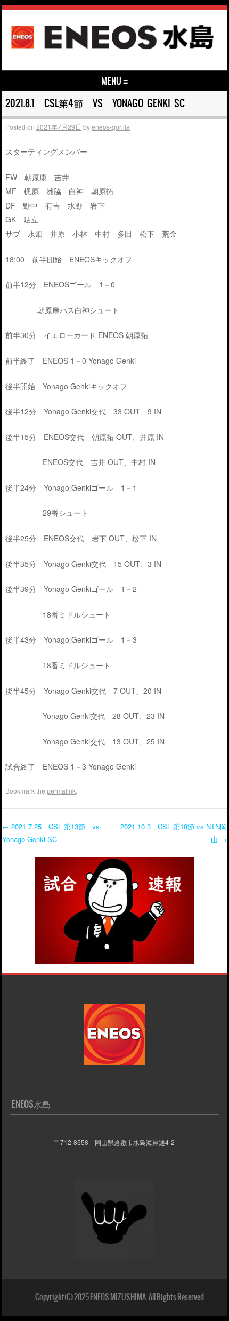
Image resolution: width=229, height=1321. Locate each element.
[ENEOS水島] (112, 50)
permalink (61, 790)
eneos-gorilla (111, 126)
